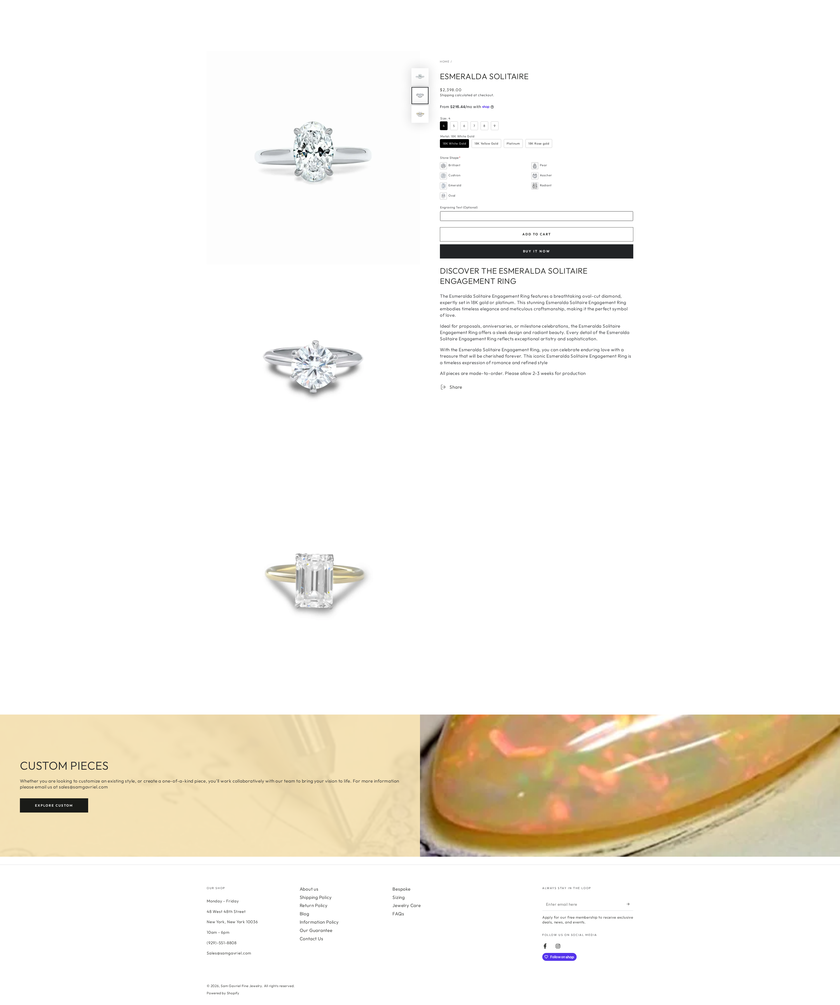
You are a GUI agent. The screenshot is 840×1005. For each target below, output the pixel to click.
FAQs (398, 913)
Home (445, 61)
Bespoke (401, 889)
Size (445, 118)
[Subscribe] (630, 904)
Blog (304, 913)
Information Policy (319, 922)
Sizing (398, 897)
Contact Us (311, 938)
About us (309, 889)
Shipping (447, 95)
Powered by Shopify (223, 993)
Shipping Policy (316, 897)
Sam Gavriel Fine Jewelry (241, 986)
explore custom (54, 805)
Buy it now (536, 251)
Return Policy (314, 905)
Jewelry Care (406, 905)
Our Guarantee (316, 930)
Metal (457, 136)
